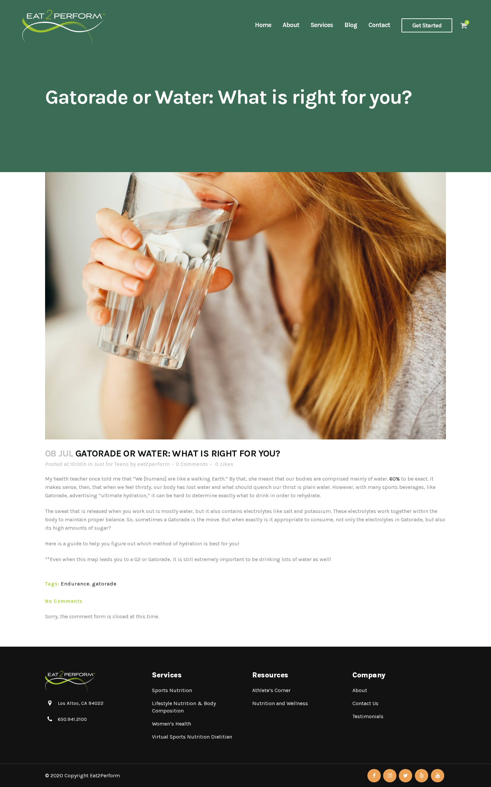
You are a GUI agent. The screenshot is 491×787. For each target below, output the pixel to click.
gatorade (104, 583)
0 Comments (192, 464)
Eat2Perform (105, 775)
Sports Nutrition (172, 690)
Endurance (75, 583)
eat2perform (153, 464)
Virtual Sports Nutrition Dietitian (192, 737)
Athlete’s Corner (271, 690)
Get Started (427, 25)
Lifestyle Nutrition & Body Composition (184, 707)
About (359, 690)
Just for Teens (111, 464)
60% (394, 479)
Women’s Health (171, 723)
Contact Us (365, 703)
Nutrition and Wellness (280, 703)
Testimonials (367, 716)
